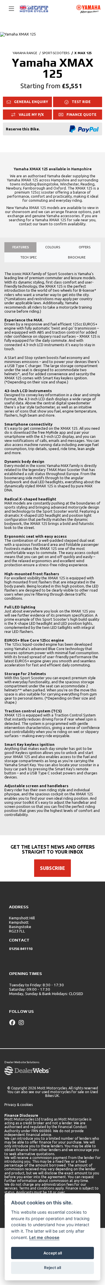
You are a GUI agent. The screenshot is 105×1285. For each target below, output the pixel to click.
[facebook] (13, 1022)
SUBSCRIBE (52, 868)
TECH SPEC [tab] (28, 257)
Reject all (52, 1267)
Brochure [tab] (76, 257)
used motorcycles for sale (63, 1092)
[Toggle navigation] (9, 9)
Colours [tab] (52, 247)
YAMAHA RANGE (25, 53)
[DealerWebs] (27, 1071)
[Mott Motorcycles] (34, 8)
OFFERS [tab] (84, 247)
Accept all (52, 1253)
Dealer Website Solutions (21, 1062)
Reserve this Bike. (23, 129)
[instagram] (22, 1022)
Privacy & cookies (18, 1105)
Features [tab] (20, 247)
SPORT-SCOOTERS (55, 53)
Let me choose (44, 1237)
